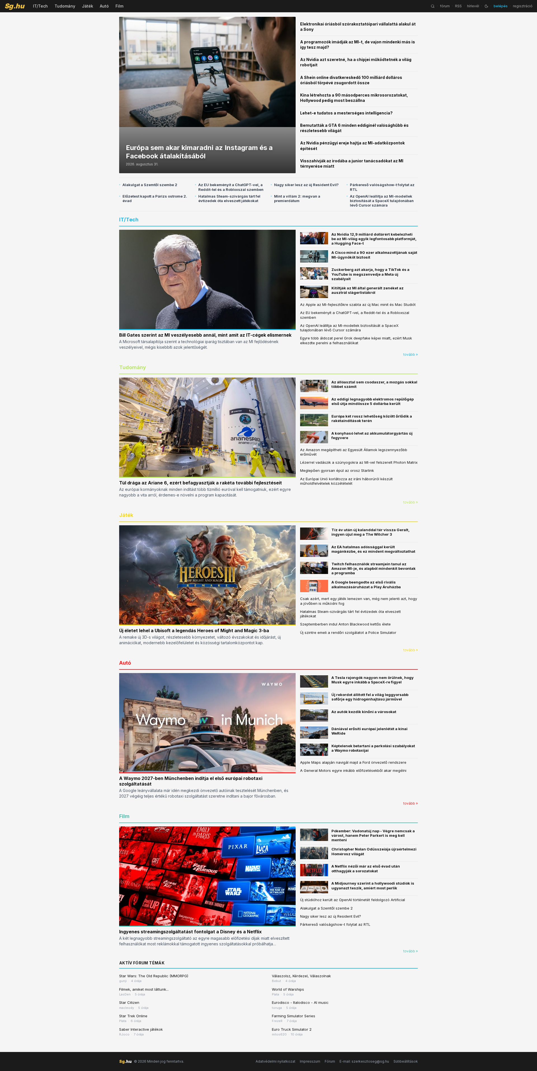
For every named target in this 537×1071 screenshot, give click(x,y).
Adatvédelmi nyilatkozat (275, 1061)
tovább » (410, 354)
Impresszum (310, 1061)
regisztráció (523, 6)
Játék (87, 6)
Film (119, 6)
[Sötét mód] (486, 6)
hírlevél (473, 6)
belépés (501, 6)
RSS (458, 6)
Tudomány (65, 6)
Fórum (330, 1061)
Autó (104, 6)
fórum (445, 6)
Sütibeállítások (406, 1061)
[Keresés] (433, 6)
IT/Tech (40, 6)
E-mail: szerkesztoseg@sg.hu (364, 1061)
